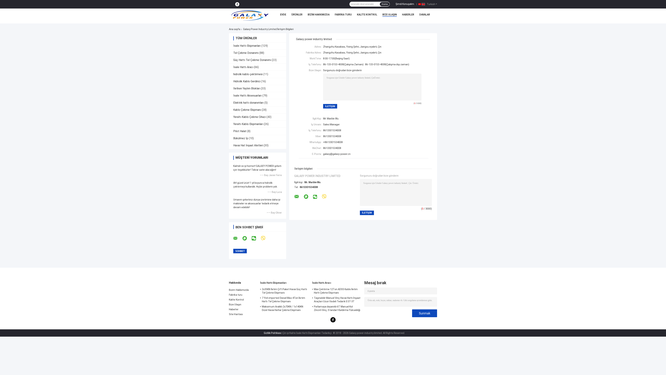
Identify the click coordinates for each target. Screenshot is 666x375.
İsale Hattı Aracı (243, 67)
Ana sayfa (234, 29)
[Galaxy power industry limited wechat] (256, 238)
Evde (283, 14)
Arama (385, 4)
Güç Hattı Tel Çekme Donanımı (252, 60)
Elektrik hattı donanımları (248, 102)
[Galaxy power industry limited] (250, 15)
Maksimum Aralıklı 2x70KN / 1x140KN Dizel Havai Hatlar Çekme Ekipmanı (282, 308)
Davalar (424, 14)
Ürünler (296, 14)
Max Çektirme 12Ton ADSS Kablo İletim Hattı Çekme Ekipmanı (336, 291)
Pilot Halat (239, 131)
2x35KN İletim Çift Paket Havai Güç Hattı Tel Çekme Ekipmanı (284, 291)
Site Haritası (236, 314)
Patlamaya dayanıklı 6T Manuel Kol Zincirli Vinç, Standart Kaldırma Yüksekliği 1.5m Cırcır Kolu (337, 308)
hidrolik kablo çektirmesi (248, 74)
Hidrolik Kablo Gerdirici (246, 81)
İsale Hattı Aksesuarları (247, 95)
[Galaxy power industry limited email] (237, 238)
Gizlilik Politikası (272, 333)
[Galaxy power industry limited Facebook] (237, 4)
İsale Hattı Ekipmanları (247, 45)
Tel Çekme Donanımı (246, 53)
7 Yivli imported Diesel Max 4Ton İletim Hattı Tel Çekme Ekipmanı (283, 300)
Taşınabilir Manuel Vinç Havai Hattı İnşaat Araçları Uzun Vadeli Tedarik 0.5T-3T (337, 300)
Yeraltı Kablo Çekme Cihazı (249, 117)
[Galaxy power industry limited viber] (265, 238)
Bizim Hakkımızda (319, 14)
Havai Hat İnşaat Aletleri (248, 145)
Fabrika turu (343, 14)
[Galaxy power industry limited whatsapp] (246, 238)
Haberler (408, 14)
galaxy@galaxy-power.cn (337, 154)
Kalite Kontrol (367, 14)
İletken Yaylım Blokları (246, 88)
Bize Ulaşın (389, 14)
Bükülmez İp (240, 138)
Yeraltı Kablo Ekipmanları (248, 124)
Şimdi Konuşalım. (405, 4)
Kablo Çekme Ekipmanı (247, 109)
